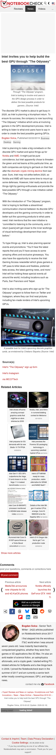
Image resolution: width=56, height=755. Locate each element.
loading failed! (7, 710)
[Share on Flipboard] (20, 617)
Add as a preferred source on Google (30, 604)
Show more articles (11, 553)
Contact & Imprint (10, 738)
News (30, 8)
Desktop (7, 142)
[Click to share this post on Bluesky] (27, 611)
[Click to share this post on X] (34, 611)
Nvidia (5, 155)
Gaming (16, 142)
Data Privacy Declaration (40, 738)
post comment (10, 575)
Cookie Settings (20, 742)
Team (23, 738)
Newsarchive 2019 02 (42, 695)
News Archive (25, 695)
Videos (41, 8)
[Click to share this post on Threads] (19, 611)
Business (45, 138)
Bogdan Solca (9, 138)
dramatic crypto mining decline (26, 170)
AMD (16, 155)
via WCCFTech (10, 379)
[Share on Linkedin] (28, 617)
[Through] (28, 77)
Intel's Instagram (10, 373)
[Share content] (5, 611)
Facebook (49, 684)
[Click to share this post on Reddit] (42, 611)
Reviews (18, 8)
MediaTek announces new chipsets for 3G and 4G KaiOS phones (16, 589)
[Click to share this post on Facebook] (12, 611)
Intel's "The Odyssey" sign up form (19, 367)
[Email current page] (35, 617)
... (52, 8)
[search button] (45, 3)
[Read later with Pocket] (49, 611)
